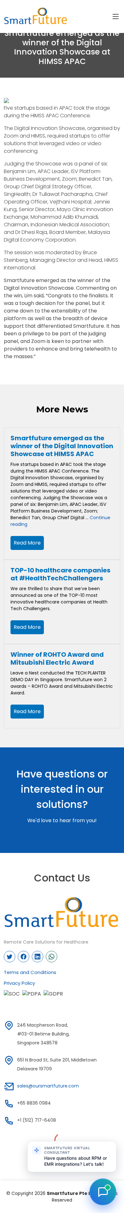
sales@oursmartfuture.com (48, 1086)
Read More (27, 542)
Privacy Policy (19, 983)
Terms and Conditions (30, 972)
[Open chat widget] (102, 1191)
